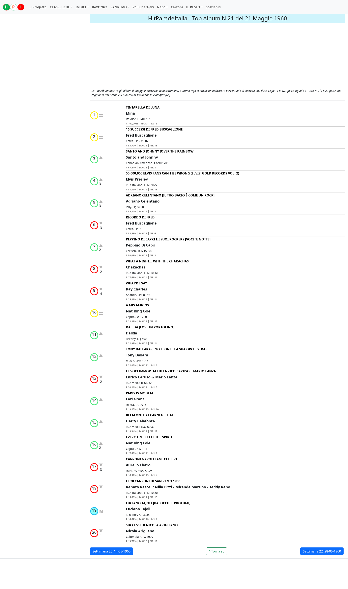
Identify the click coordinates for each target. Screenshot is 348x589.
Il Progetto (38, 7)
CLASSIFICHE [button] (60, 7)
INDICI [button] (81, 7)
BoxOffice (99, 7)
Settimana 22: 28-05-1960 (322, 551)
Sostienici (213, 7)
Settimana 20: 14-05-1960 (111, 551)
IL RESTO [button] (193, 7)
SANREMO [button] (119, 7)
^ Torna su (217, 551)
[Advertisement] (217, 58)
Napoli (162, 7)
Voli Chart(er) (143, 7)
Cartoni (177, 7)
